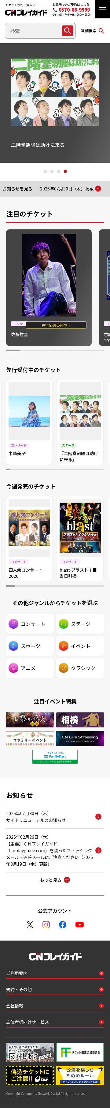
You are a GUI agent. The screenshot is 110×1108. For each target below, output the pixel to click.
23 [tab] (102, 470)
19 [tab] (84, 470)
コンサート (33, 623)
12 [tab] (55, 470)
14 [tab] (63, 470)
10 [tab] (46, 470)
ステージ (80, 623)
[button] (102, 9)
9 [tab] (42, 470)
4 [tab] (65, 172)
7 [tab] (97, 351)
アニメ (28, 668)
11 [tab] (51, 470)
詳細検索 (89, 30)
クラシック (83, 668)
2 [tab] (51, 172)
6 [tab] (83, 351)
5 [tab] (69, 351)
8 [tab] (38, 470)
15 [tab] (68, 470)
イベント (80, 646)
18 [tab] (81, 470)
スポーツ (30, 646)
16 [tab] (72, 470)
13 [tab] (59, 470)
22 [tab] (97, 470)
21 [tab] (93, 470)
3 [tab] (58, 172)
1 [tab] (44, 172)
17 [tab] (76, 470)
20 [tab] (89, 470)
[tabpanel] (55, 103)
